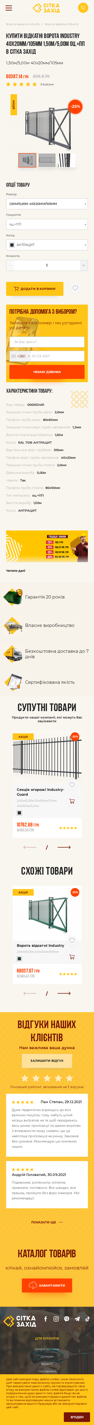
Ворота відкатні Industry (23, 24)
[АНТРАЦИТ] (18, 814)
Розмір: (11, 194)
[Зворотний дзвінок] (83, 8)
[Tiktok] (88, 1319)
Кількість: (13, 256)
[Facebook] (46, 1319)
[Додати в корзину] (72, 801)
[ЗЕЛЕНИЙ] (18, 959)
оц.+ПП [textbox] (15, 224)
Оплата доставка (47, 1349)
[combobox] (47, 203)
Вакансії (47, 1364)
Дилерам (47, 1356)
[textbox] (22, 245)
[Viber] (67, 1319)
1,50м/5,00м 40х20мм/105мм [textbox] (33, 204)
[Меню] (8, 7)
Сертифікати (47, 1371)
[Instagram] (56, 1319)
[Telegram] (77, 1319)
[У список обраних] (75, 288)
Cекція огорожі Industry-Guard (40, 792)
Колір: (10, 235)
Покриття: (13, 214)
